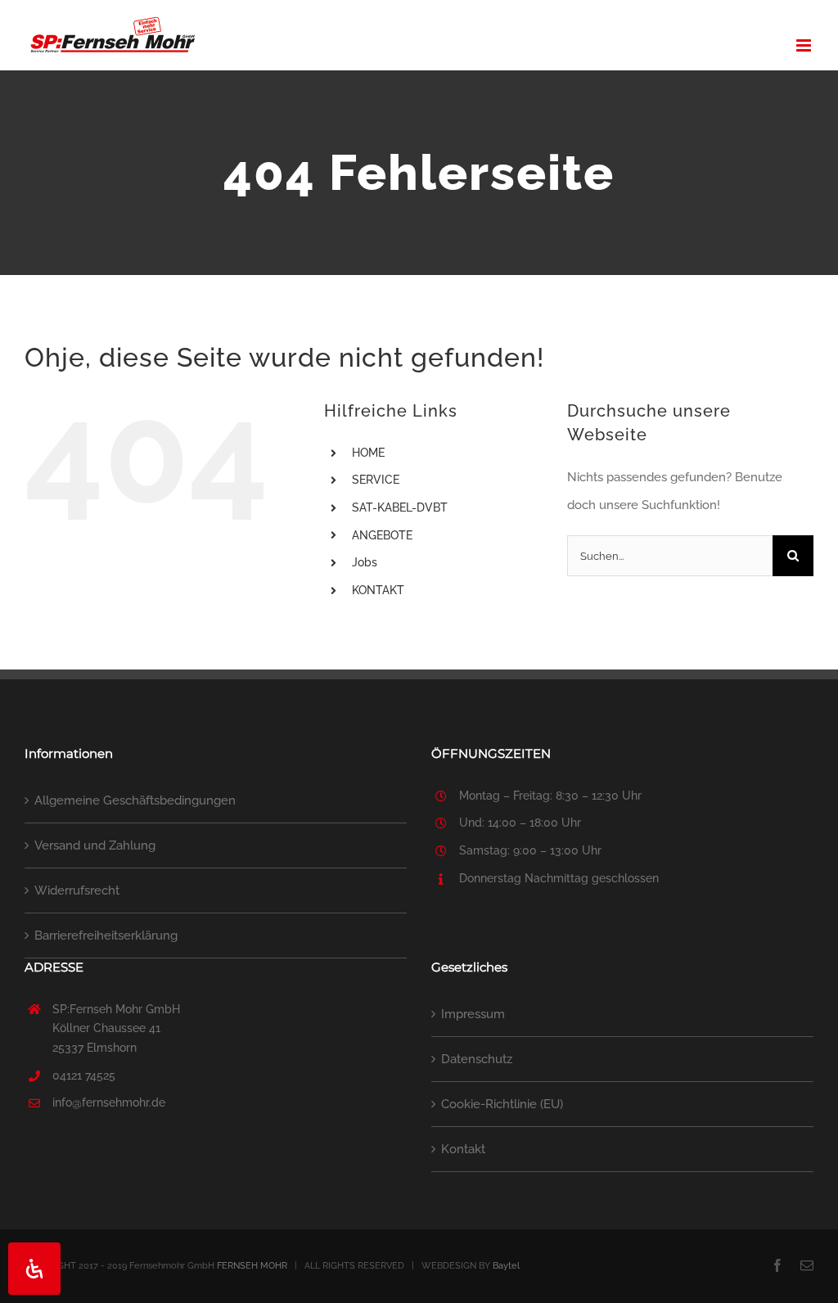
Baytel (506, 1265)
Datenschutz (476, 1059)
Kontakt (463, 1149)
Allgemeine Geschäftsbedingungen (135, 800)
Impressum (473, 1014)
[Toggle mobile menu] (804, 45)
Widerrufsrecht (76, 890)
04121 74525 (83, 1075)
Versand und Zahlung (94, 845)
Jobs (364, 562)
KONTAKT (378, 590)
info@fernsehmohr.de (108, 1102)
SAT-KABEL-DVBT (400, 507)
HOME (368, 452)
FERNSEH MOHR (252, 1265)
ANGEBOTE (382, 535)
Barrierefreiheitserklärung (106, 935)
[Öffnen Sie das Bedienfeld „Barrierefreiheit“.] (34, 1268)
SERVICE (375, 479)
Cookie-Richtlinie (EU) (502, 1104)
